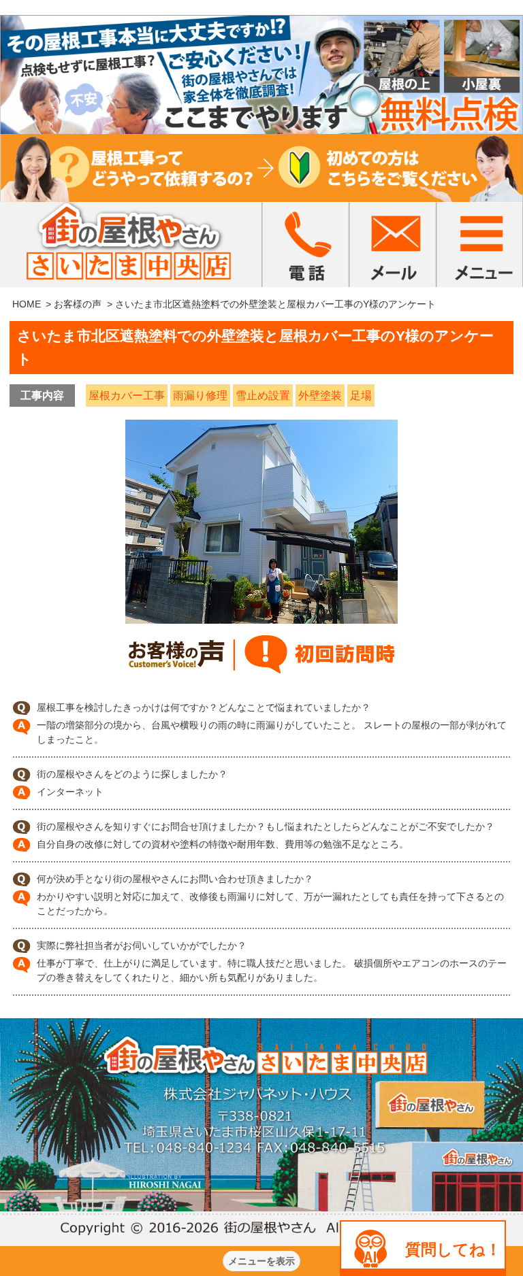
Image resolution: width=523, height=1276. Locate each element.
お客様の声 (77, 304)
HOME (26, 304)
